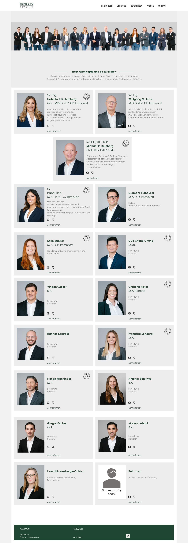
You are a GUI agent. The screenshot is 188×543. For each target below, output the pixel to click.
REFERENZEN (136, 5)
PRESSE (150, 5)
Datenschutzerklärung (29, 537)
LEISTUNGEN (107, 5)
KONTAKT (162, 5)
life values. (77, 537)
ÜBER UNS (121, 5)
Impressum (24, 534)
